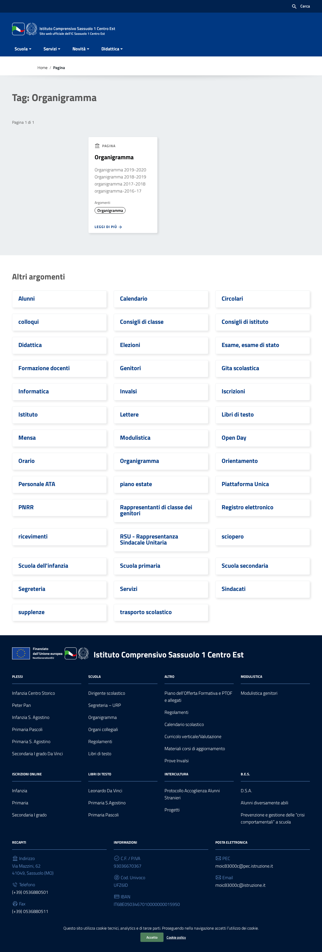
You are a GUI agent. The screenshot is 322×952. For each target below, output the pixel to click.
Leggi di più (106, 226)
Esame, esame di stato (250, 344)
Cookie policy (176, 937)
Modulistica (135, 437)
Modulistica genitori (259, 693)
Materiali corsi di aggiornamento (195, 748)
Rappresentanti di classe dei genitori (156, 510)
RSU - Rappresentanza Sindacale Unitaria (149, 539)
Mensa (27, 437)
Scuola (21, 48)
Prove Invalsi (177, 760)
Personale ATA (36, 483)
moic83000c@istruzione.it (240, 885)
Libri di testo (238, 414)
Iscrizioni (233, 391)
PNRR (26, 507)
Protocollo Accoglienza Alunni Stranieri (192, 794)
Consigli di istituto (245, 321)
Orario (26, 460)
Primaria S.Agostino (107, 802)
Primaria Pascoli (27, 729)
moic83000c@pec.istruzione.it (244, 866)
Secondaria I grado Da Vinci (37, 753)
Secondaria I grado (29, 814)
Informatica (33, 391)
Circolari (232, 298)
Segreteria (31, 588)
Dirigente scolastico (106, 693)
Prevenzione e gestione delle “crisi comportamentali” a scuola (273, 818)
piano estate (136, 483)
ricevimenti (33, 536)
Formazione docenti (44, 367)
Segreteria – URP (104, 705)
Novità (79, 48)
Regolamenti (100, 741)
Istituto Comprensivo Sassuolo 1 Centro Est (169, 654)
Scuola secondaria (245, 565)
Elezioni (130, 344)
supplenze (31, 611)
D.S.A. (246, 790)
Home (42, 68)
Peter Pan (21, 705)
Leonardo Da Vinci (105, 790)
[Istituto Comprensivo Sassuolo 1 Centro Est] (24, 28)
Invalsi (128, 391)
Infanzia (19, 790)
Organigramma (114, 157)
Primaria (20, 802)
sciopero (233, 536)
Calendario (133, 298)
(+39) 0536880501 (30, 892)
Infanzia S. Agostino (30, 717)
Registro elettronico (247, 507)
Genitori (130, 367)
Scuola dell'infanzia (43, 565)
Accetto (151, 937)
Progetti (172, 809)
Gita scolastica (240, 367)
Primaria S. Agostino (31, 741)
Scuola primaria (140, 565)
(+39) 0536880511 (30, 911)
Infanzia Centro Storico (33, 693)
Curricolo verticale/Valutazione (193, 736)
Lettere (129, 414)
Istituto (28, 414)
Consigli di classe (142, 321)
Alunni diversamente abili (264, 802)
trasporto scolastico (146, 611)
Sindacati (234, 588)
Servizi (50, 48)
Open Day (234, 437)
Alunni (26, 298)
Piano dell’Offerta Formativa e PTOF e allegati (198, 697)
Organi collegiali (103, 729)
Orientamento (240, 460)
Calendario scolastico (184, 724)
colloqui (28, 321)
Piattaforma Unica (245, 483)
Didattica (110, 48)
